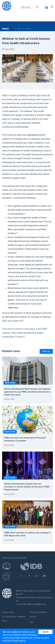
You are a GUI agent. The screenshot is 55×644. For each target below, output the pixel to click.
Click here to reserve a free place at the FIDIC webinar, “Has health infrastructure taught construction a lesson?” (25, 333)
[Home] (16, 10)
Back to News (24, 28)
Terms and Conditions (38, 612)
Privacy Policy (8, 612)
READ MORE (10, 383)
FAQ (31, 622)
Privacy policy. (18, 641)
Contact (33, 616)
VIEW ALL (46, 351)
